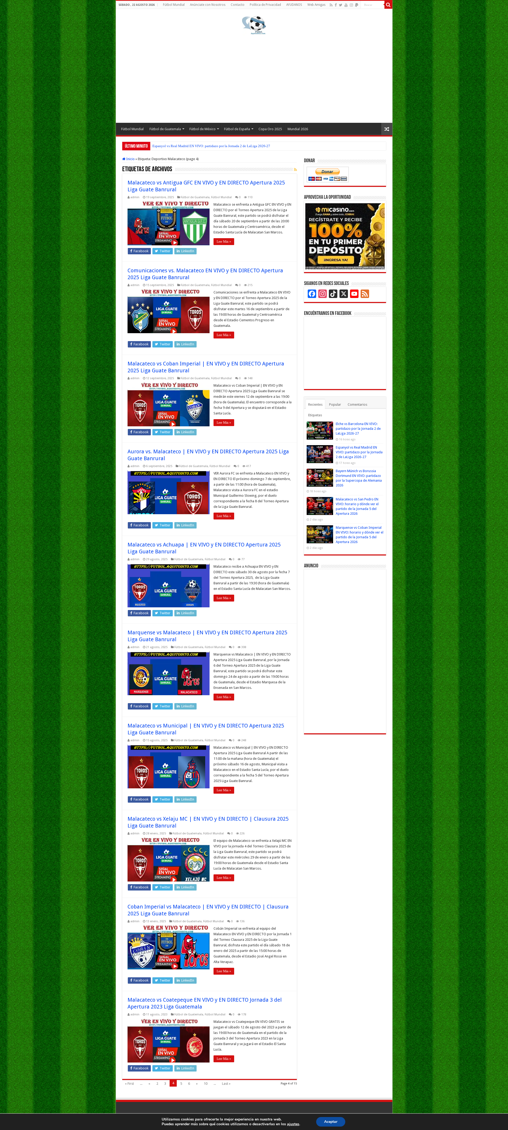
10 (205, 1084)
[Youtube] (346, 5)
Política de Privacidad (265, 5)
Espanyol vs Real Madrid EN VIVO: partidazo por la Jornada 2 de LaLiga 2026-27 (359, 452)
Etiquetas (315, 415)
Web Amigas (316, 5)
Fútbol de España (237, 129)
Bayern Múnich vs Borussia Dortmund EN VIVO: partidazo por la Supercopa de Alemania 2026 (220, 146)
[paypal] (357, 5)
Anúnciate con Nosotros (207, 5)
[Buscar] (388, 5)
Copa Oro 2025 (270, 129)
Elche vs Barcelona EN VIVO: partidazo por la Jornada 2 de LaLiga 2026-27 (358, 428)
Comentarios (357, 404)
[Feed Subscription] (295, 170)
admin (134, 197)
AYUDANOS (294, 5)
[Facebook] (335, 5)
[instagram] (351, 5)
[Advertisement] (254, 78)
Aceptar (330, 1121)
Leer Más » (224, 241)
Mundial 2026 (298, 129)
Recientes (315, 404)
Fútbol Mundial (174, 5)
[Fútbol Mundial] (254, 25)
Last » (226, 1084)
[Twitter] (340, 5)
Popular (335, 404)
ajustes (293, 1124)
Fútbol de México (202, 129)
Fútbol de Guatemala (165, 129)
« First (129, 1084)
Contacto (237, 5)
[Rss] (331, 5)
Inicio (130, 159)
